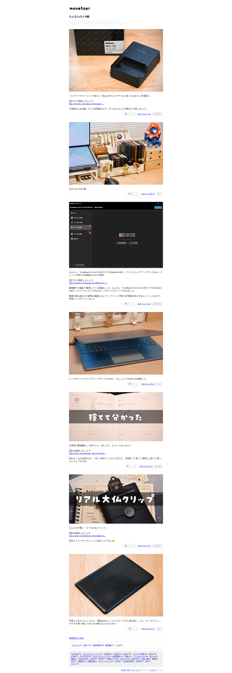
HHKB (139, 661)
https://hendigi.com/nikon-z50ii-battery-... (86, 104)
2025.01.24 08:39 (148, 194)
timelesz (134, 659)
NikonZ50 (82, 659)
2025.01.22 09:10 (148, 384)
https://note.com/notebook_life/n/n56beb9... (87, 453)
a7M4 (73, 656)
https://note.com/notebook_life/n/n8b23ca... (87, 536)
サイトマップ (136, 670)
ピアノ (74, 664)
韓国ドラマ (111, 659)
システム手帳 (138, 654)
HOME (123, 670)
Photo (151, 654)
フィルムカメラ (139, 656)
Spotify (125, 654)
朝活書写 (116, 656)
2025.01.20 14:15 (144, 546)
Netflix (100, 659)
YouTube (74, 654)
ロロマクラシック (100, 656)
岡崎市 (81, 661)
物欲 (73, 659)
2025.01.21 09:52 (146, 466)
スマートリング (105, 661)
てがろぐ (153, 670)
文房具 (107, 654)
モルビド (124, 659)
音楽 (116, 654)
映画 (154, 659)
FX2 (72, 661)
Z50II (117, 661)
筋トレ (152, 656)
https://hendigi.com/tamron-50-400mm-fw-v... (88, 283)
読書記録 (91, 661)
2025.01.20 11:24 (148, 629)
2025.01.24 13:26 (144, 114)
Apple (92, 659)
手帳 (126, 656)
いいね (129, 114)
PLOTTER (84, 656)
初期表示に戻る (76, 638)
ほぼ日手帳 (128, 661)
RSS (128, 670)
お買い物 (144, 659)
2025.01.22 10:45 (144, 304)
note (146, 661)
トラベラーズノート (91, 654)
